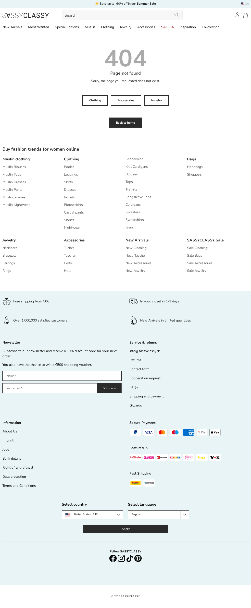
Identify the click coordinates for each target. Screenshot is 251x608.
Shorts (69, 220)
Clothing (95, 100)
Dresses (70, 189)
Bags (191, 159)
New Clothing (136, 248)
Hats (67, 270)
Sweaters (133, 212)
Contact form (139, 369)
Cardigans (133, 204)
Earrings (8, 263)
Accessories (126, 100)
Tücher (69, 248)
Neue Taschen (136, 255)
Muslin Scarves (13, 197)
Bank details (11, 458)
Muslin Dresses (14, 182)
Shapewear (134, 159)
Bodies (69, 167)
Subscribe (109, 388)
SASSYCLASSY (130, 596)
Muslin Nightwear (16, 205)
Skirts (68, 182)
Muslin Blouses (14, 167)
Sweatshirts (135, 219)
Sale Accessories (200, 263)
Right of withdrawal (17, 467)
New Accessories (138, 263)
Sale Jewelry (196, 270)
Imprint (7, 440)
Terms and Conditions (19, 485)
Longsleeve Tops (138, 197)
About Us (9, 431)
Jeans (130, 227)
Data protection (14, 476)
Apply (126, 529)
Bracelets (9, 255)
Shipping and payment (146, 396)
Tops (129, 181)
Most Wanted (38, 27)
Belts (68, 263)
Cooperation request (145, 378)
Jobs (5, 449)
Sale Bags (194, 255)
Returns (135, 360)
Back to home (125, 123)
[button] (245, 15)
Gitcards (135, 405)
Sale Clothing (197, 248)
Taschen (70, 255)
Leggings (71, 174)
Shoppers (194, 174)
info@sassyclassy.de (145, 351)
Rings (6, 270)
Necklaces (9, 248)
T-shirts (131, 189)
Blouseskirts (73, 205)
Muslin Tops (11, 174)
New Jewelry (135, 270)
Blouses (132, 174)
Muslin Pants (12, 189)
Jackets (69, 197)
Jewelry (156, 100)
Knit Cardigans (137, 166)
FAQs (133, 387)
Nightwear (72, 227)
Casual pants (74, 212)
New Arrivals (137, 240)
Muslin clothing (16, 159)
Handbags (195, 167)
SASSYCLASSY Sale (205, 240)
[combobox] (122, 15)
